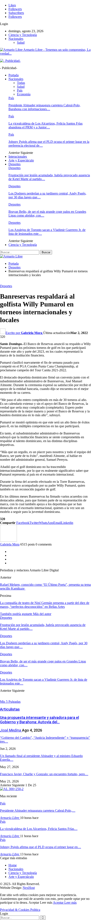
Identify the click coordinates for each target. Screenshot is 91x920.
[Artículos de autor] (8, 540)
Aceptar (58, 902)
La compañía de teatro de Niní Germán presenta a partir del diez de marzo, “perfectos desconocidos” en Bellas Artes (44, 604)
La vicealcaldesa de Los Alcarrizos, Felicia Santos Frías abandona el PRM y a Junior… (45, 125)
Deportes (14, 164)
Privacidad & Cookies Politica (20, 910)
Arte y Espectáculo (21, 160)
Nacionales (15, 38)
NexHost (29, 887)
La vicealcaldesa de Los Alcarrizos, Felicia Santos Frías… (38, 829)
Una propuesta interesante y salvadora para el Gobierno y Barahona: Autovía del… (39, 719)
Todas (21, 83)
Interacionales (17, 156)
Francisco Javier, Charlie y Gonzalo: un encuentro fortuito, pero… (44, 774)
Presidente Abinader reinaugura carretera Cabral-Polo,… (37, 810)
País (19, 90)
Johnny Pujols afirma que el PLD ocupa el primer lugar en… (40, 847)
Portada (13, 75)
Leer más (70, 902)
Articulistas (10, 709)
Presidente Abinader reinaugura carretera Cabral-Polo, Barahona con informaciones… (44, 107)
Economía (23, 94)
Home (12, 865)
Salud (21, 42)
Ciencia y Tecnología (22, 35)
